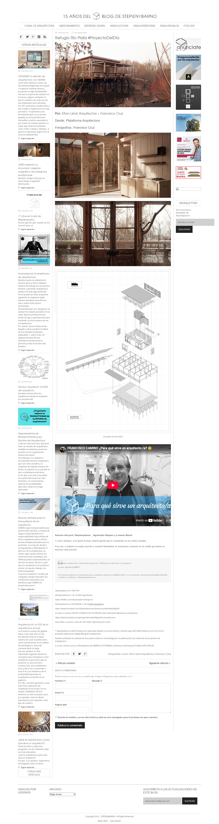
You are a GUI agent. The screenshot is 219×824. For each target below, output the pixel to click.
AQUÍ (120, 436)
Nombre (60, 680)
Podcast (189, 26)
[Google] (85, 654)
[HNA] (188, 148)
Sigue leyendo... (28, 138)
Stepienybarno (83, 535)
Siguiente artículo (158, 663)
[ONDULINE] (188, 172)
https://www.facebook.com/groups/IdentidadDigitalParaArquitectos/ (85, 617)
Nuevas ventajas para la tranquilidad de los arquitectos (31, 521)
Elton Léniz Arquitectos (141, 653)
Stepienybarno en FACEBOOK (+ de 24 (79, 604)
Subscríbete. (115, 821)
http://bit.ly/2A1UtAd (101, 622)
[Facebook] (73, 654)
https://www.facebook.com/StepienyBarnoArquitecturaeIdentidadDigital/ (87, 608)
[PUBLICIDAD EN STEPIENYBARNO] (188, 44)
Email (59, 692)
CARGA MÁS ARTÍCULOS (34, 773)
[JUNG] (188, 97)
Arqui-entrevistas (144, 26)
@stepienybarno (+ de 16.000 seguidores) (73, 595)
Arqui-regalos (169, 26)
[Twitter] (79, 654)
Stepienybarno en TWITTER (67, 590)
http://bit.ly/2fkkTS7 (72, 567)
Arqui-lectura (119, 26)
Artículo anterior (66, 663)
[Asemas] (109, 5)
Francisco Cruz (163, 653)
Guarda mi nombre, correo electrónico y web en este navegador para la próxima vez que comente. (108, 717)
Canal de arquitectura (39, 26)
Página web (61, 704)
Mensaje (97, 680)
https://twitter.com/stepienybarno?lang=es (74, 599)
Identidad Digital (94, 26)
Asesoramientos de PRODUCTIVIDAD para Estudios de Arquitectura (31, 437)
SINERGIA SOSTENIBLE (102, 645)
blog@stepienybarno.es (87, 577)
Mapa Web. (103, 821)
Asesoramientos (69, 26)
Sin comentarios (80, 33)
